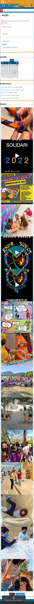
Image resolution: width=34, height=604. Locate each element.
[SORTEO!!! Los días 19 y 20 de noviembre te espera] (17, 188)
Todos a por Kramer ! (6, 98)
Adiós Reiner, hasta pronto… (8, 87)
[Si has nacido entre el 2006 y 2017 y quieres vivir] (17, 252)
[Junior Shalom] (17, 5)
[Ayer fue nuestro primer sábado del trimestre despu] (17, 575)
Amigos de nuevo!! (5, 92)
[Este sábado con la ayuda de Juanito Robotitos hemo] (17, 510)
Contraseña (5, 34)
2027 (16, 77)
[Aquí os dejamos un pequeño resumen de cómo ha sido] (17, 285)
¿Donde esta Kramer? (6, 95)
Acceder (4, 44)
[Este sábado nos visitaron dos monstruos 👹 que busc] (17, 349)
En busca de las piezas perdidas (9, 90)
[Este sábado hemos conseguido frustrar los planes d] (17, 543)
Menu (6, 2)
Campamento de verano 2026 (10, 10)
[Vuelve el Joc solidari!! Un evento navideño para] (17, 156)
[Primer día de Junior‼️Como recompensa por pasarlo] (17, 220)
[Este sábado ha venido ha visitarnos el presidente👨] (17, 414)
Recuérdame (6, 41)
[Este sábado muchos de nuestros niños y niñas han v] (17, 478)
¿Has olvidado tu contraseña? (10, 47)
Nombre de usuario (7, 26)
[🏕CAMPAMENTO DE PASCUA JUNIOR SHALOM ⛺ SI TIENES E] (17, 317)
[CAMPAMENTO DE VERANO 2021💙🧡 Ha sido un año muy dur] (17, 381)
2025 (3, 77)
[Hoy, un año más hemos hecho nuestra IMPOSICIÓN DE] (17, 123)
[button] (3, 2)
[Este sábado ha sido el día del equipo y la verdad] (17, 446)
